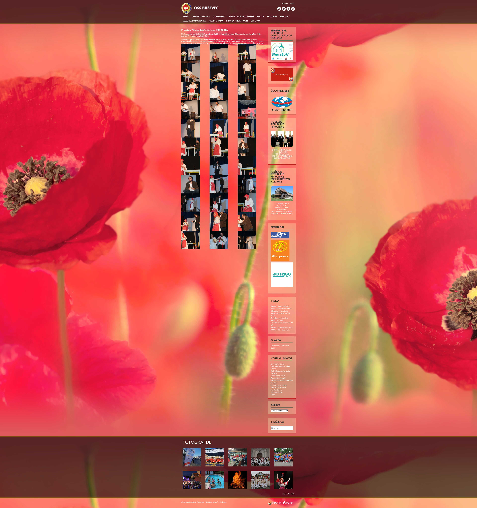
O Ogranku (218, 16)
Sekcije (260, 16)
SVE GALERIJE (288, 494)
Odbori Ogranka (201, 16)
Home (186, 16)
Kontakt (284, 16)
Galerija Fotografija (194, 21)
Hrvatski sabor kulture (279, 385)
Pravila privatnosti (237, 21)
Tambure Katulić (276, 392)
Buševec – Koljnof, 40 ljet (280, 306)
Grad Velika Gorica (277, 364)
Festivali (272, 16)
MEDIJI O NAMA (216, 21)
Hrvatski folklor (276, 390)
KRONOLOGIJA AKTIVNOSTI (240, 16)
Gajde (273, 395)
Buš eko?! (255, 21)
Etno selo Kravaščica (278, 388)
